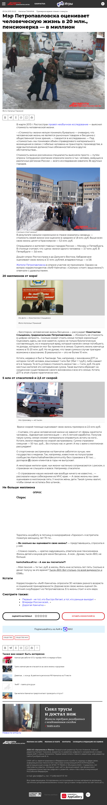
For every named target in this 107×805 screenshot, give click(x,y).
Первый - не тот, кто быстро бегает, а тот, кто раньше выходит (58, 599)
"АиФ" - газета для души (24, 684)
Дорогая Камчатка (33, 605)
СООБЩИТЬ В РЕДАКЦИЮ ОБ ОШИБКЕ (88, 742)
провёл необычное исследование (68, 124)
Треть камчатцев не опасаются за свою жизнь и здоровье (39, 667)
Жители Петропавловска (31, 265)
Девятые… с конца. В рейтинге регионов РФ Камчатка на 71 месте (42, 675)
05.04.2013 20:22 (9, 11)
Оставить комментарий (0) (83, 616)
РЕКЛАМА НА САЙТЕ (34, 742)
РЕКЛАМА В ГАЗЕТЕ (52, 742)
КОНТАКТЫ (66, 742)
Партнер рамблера (50, 795)
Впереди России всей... (35, 602)
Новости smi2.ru (12, 732)
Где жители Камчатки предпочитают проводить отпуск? (38, 693)
